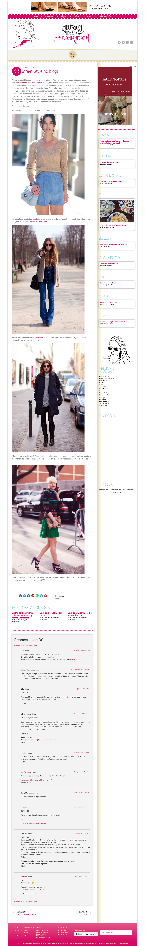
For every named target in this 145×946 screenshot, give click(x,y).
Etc (25, 935)
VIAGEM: (105, 156)
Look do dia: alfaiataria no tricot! (111, 181)
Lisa (22, 651)
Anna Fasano (103, 380)
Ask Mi (101, 383)
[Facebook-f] (123, 42)
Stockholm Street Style (38, 222)
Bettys (101, 385)
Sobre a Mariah (42, 930)
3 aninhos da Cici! (106, 283)
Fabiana (24, 877)
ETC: (102, 316)
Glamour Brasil (103, 395)
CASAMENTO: (109, 258)
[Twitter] (119, 42)
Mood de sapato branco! (109, 302)
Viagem (15, 928)
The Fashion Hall (104, 403)
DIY (13, 933)
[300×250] (115, 95)
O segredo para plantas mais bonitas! (113, 322)
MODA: (104, 296)
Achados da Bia (104, 376)
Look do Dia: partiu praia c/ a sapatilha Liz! (80, 614)
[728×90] (72, 11)
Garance (38, 83)
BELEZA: (105, 238)
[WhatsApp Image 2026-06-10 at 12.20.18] (115, 124)
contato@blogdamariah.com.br (43, 740)
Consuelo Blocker (104, 387)
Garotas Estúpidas (104, 393)
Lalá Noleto (102, 397)
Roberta (24, 807)
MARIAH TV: (108, 135)
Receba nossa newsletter (42, 934)
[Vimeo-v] (127, 42)
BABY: (103, 277)
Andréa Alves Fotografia (106, 378)
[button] (20, 595)
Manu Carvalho (104, 401)
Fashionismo (103, 391)
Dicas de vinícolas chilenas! (110, 162)
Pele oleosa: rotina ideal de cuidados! (113, 244)
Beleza (15, 935)
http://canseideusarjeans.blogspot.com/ (36, 780)
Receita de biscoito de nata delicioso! (113, 225)
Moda (35, 68)
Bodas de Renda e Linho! (109, 264)
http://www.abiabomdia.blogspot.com (35, 889)
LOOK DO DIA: (110, 175)
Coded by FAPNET (123, 943)
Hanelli (38, 110)
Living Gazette (103, 399)
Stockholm (22, 83)
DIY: (101, 195)
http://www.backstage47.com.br (33, 823)
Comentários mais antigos (25, 645)
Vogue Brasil (103, 405)
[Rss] (131, 42)
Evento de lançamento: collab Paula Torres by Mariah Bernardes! (22, 615)
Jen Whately (26, 772)
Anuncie (39, 928)
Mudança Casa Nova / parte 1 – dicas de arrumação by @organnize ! (114, 142)
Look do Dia (26, 68)
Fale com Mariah (43, 937)
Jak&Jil (31, 83)
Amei (57, 599)
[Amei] (56, 596)
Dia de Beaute (103, 389)
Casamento (29, 928)
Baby (26, 930)
